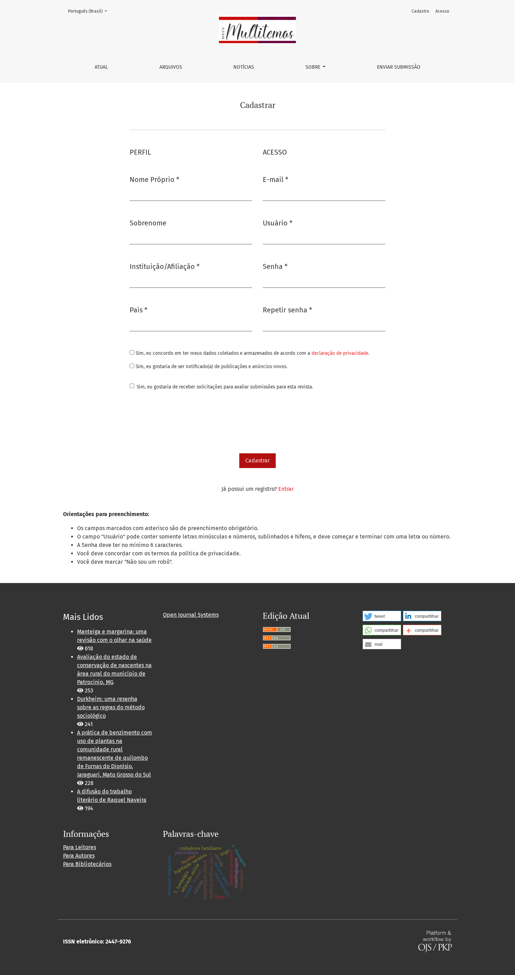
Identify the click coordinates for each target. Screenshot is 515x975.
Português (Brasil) (89, 11)
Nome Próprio (154, 179)
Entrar (286, 489)
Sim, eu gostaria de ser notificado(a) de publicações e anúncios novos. (210, 367)
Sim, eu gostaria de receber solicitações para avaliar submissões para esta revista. (225, 387)
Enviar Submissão (398, 67)
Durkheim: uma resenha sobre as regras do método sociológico (111, 707)
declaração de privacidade (339, 353)
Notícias (243, 67)
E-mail (275, 179)
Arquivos (170, 67)
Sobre (313, 67)
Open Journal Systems (191, 614)
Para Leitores (79, 847)
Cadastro (420, 11)
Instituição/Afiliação (165, 266)
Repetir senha (287, 309)
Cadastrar (257, 460)
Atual (101, 67)
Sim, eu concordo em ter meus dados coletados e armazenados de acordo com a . (251, 353)
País (138, 309)
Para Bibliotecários (87, 864)
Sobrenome (148, 223)
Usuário (278, 222)
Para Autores (79, 855)
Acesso (442, 11)
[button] (382, 616)
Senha (275, 266)
